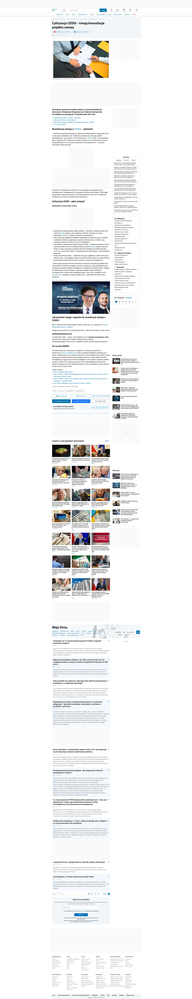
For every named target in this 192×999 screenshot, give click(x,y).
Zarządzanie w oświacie (72, 984)
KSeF (134, 14)
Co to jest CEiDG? (60, 124)
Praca (82, 966)
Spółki (72, 631)
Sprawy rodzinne (85, 959)
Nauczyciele (69, 980)
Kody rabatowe (128, 980)
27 (126, 301)
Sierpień (129, 298)
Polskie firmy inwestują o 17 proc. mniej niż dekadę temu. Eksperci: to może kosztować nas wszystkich (125, 193)
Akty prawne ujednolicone (87, 984)
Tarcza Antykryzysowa (73, 635)
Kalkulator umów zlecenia (121, 229)
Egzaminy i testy (70, 982)
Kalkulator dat (118, 250)
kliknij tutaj (89, 921)
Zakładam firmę (64, 631)
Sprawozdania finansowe (116, 966)
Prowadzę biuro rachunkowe (117, 960)
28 (129, 301)
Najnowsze (126, 160)
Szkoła (68, 978)
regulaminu (81, 911)
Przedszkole (70, 977)
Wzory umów (128, 982)
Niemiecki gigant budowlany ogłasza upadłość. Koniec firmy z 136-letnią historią (125, 206)
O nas (53, 995)
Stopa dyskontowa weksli (121, 287)
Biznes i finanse (99, 959)
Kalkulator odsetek (100, 982)
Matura (68, 985)
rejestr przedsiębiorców (69, 353)
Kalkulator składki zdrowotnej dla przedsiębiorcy (123, 222)
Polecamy (115, 470)
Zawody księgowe (56, 966)
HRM (68, 968)
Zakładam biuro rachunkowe (117, 959)
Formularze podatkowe (130, 984)
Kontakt (114, 995)
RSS (108, 995)
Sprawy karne (84, 960)
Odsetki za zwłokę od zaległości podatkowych (123, 273)
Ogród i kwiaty (128, 966)
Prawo (92, 14)
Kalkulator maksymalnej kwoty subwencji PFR (125, 244)
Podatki (89, 633)
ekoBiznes (55, 635)
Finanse (84, 631)
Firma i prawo (117, 355)
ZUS (68, 235)
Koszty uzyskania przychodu (122, 278)
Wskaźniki (120, 267)
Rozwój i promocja (56, 982)
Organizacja (55, 977)
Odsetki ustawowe (115, 984)
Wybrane (133, 160)
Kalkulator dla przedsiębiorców (123, 225)
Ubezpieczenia (70, 962)
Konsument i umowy (86, 962)
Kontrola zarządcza (120, 262)
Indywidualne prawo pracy (73, 959)
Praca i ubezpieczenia (74, 633)
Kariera (103, 995)
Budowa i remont (129, 964)
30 (136, 301)
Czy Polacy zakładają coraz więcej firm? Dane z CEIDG (72, 383)
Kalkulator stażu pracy (101, 984)
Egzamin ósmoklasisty (72, 987)
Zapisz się (81, 914)
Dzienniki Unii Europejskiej (87, 982)
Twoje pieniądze (101, 14)
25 (119, 301)
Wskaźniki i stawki (115, 974)
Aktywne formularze (124, 253)
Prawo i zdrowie (85, 969)
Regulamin (95, 995)
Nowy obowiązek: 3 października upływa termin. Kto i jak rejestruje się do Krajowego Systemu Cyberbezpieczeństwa (125, 181)
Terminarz (120, 298)
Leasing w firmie (92, 631)
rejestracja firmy (80, 391)
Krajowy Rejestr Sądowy (121, 264)
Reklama (121, 995)
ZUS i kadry (55, 964)
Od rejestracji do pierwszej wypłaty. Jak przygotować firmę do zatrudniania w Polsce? (124, 185)
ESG (82, 635)
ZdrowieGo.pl (128, 977)
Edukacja (127, 14)
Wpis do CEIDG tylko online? (63, 372)
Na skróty (127, 974)
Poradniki (62, 635)
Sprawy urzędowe (85, 964)
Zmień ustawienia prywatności (80, 995)
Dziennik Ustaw (85, 977)
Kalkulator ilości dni (120, 247)
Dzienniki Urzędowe (86, 980)
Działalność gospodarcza (121, 255)
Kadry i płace (55, 984)
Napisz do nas (82, 396)
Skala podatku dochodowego (117, 985)
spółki (62, 233)
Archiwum (127, 978)
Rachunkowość (55, 960)
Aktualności (55, 631)
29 (132, 301)
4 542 (104, 893)
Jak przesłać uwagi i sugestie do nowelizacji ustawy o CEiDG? (74, 122)
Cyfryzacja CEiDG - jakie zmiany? (65, 120)
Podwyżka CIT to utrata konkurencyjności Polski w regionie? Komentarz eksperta (125, 163)
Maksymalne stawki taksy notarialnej (124, 285)
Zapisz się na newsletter (102, 396)
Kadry (67, 14)
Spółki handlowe (119, 257)
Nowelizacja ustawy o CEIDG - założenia (67, 118)
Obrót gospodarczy (56, 962)
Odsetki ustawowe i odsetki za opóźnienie (126, 269)
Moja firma (62, 18)
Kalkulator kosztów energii (122, 234)
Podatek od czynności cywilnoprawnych (125, 283)
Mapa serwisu (130, 995)
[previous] (89, 894)
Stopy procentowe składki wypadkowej (125, 276)
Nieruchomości (118, 14)
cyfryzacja (61, 391)
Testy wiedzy (70, 989)
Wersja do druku (62, 396)
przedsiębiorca (70, 391)
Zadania (54, 980)
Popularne (118, 160)
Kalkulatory (121, 218)
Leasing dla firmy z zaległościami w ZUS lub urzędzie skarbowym (126, 198)
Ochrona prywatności (64, 995)
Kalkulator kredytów (120, 236)
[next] (109, 894)
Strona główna (55, 18)
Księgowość (59, 14)
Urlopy (68, 964)
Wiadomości (74, 18)
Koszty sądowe (119, 259)
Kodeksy (83, 985)
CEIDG (77, 129)
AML (112, 968)
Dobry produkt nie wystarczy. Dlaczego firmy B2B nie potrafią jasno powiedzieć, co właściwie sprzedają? (126, 172)
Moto (109, 14)
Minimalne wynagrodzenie (117, 978)
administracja (56, 275)
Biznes (73, 14)
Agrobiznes (96, 633)
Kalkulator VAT (118, 241)
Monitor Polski (84, 978)
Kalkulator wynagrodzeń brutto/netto (124, 227)
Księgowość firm (56, 956)
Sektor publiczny (82, 14)
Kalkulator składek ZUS (121, 238)
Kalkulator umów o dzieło (121, 232)
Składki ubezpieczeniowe (116, 980)
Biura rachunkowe (115, 956)
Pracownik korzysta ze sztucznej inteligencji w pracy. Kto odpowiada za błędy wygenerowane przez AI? (125, 210)
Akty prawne (84, 974)
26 (122, 301)
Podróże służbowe (115, 982)
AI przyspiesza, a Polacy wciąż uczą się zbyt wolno (126, 202)
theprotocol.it (128, 985)
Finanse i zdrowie (100, 968)
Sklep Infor (83, 968)
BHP (68, 966)
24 (116, 301)
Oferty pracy (128, 987)
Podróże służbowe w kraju (122, 280)
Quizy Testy (118, 289)
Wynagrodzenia (70, 960)
